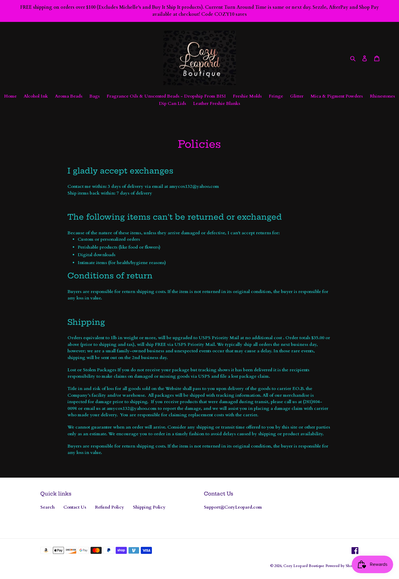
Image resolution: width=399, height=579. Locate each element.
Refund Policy (109, 507)
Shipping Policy (149, 507)
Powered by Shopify (342, 566)
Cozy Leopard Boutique (303, 566)
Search (47, 507)
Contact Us (74, 507)
